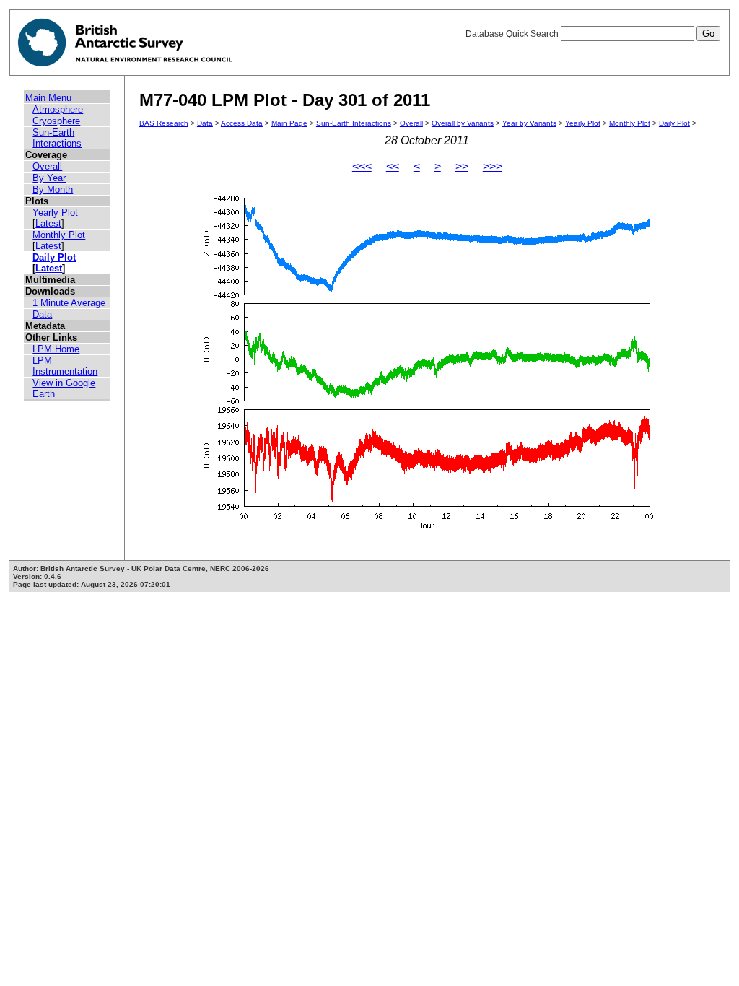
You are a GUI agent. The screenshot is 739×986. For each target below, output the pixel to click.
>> (461, 166)
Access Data (242, 123)
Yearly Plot (55, 212)
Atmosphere (57, 109)
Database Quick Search (513, 34)
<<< (362, 166)
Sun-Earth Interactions (57, 138)
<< (392, 166)
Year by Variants (529, 123)
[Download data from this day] (427, 529)
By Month (52, 189)
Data (42, 314)
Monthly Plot (58, 235)
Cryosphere (56, 120)
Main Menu (48, 97)
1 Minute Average (68, 302)
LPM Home (55, 349)
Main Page (289, 123)
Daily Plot (54, 257)
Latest (48, 223)
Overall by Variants (463, 123)
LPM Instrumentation (64, 366)
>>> (492, 166)
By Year (49, 178)
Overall (47, 166)
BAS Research (163, 123)
